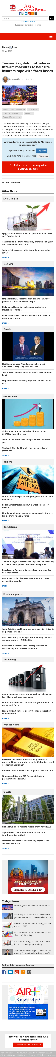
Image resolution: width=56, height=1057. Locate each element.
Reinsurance (10, 396)
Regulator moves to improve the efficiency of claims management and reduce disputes (28, 563)
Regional (8, 461)
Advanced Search (28, 21)
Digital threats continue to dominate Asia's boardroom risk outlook (23, 833)
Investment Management (12, 113)
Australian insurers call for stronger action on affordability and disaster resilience (24, 647)
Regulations (10, 526)
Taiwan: (8, 63)
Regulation (29, 113)
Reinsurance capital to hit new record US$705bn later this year (24, 432)
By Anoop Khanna (16, 79)
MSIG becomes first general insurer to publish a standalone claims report (26, 300)
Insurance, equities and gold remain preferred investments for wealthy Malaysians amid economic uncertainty (28, 762)
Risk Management (18, 110)
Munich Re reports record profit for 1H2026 (26, 826)
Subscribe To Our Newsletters (28, 1044)
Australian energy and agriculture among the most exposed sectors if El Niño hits (27, 638)
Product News (11, 724)
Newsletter (29, 25)
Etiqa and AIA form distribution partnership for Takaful (23, 777)
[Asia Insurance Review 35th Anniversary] (28, 7)
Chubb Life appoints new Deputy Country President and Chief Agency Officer (33, 951)
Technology (10, 659)
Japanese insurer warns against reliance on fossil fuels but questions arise (27, 695)
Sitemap (38, 25)
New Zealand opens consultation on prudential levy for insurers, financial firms (27, 514)
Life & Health (33, 110)
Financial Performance (11, 117)
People (7, 329)
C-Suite (7, 791)
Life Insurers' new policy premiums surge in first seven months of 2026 (27, 243)
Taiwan (6, 110)
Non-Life (8, 263)
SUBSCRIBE (25, 168)
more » (5, 257)
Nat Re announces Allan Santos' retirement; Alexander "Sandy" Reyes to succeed (23, 365)
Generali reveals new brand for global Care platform (28, 770)
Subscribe (19, 25)
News (5, 47)
